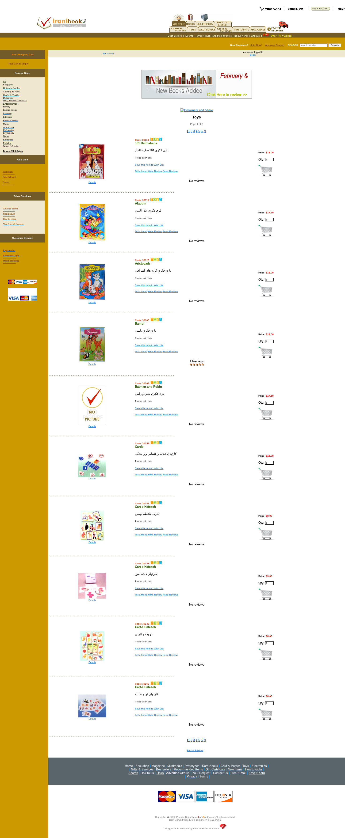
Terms (204, 776)
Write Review (155, 171)
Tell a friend (141, 171)
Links (160, 773)
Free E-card (257, 773)
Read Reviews (170, 171)
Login (253, 54)
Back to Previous (195, 750)
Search (133, 773)
